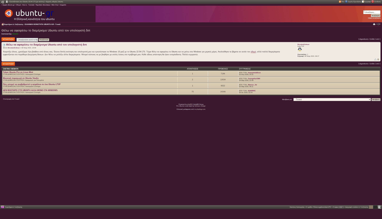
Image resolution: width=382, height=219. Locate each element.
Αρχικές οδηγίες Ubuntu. (54, 2)
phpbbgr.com (200, 109)
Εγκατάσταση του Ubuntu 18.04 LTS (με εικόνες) (27, 2)
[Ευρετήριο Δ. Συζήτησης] (29, 13)
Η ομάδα (309, 207)
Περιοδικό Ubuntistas (43, 5)
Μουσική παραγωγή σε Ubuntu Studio (21, 78)
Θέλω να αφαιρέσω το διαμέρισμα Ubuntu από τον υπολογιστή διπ (45, 30)
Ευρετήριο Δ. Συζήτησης (13, 24)
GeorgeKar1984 (254, 78)
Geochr (15, 34)
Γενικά (57, 24)
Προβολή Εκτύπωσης (374, 24)
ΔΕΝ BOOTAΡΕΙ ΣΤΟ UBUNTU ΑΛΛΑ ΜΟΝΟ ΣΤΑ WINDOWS (30, 90)
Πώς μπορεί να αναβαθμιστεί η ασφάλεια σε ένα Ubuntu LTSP (32, 84)
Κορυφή (378, 59)
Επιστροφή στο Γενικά (11, 99)
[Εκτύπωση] (375, 59)
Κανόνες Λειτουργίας (297, 207)
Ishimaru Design (200, 106)
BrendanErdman (14, 48)
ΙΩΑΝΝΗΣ (252, 91)
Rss (342, 2)
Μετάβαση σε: (287, 99)
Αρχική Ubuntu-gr (8, 5)
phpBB (189, 104)
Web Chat (54, 5)
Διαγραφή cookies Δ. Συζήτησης (356, 207)
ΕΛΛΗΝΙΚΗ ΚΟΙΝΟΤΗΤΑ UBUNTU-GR (39, 24)
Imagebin (63, 5)
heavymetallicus (254, 72)
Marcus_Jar (252, 85)
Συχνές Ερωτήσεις (354, 2)
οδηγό (253, 52)
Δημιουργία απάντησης (5, 39)
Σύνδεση (377, 2)
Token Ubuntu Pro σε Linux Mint (18, 72)
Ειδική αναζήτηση (374, 18)
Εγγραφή (367, 2)
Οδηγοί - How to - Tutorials (25, 5)
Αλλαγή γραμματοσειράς (378, 24)
